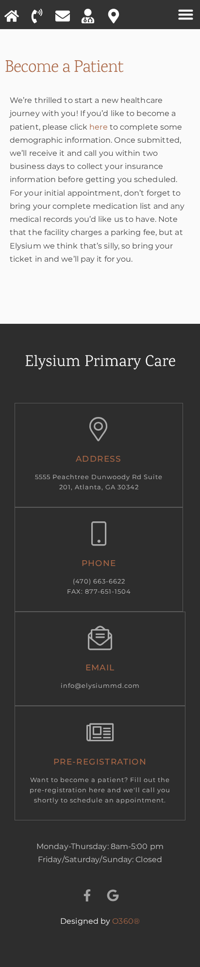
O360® (126, 921)
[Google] (113, 895)
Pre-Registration (100, 762)
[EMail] (100, 639)
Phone (99, 563)
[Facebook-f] (87, 895)
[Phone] (99, 534)
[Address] (99, 430)
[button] (186, 14)
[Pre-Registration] (100, 733)
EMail (100, 667)
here (98, 127)
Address (99, 459)
